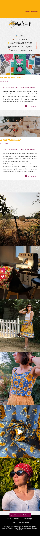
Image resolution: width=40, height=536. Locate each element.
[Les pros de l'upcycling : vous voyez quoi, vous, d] (20, 431)
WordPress (19, 528)
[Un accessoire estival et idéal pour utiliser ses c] (20, 484)
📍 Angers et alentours (20, 50)
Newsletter (34, 11)
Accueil (9, 518)
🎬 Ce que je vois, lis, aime (20, 47)
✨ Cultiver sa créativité (20, 43)
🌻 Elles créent (20, 39)
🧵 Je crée (20, 36)
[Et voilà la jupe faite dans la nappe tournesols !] (20, 325)
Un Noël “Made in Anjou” (10, 139)
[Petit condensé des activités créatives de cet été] (20, 272)
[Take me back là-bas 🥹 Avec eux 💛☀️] (20, 219)
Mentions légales (23, 522)
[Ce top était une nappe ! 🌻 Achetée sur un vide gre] (20, 378)
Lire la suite (32, 106)
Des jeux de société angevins (12, 77)
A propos (27, 11)
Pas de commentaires (28, 87)
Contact (13, 522)
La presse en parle (27, 518)
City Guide (6, 87)
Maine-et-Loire (15, 87)
